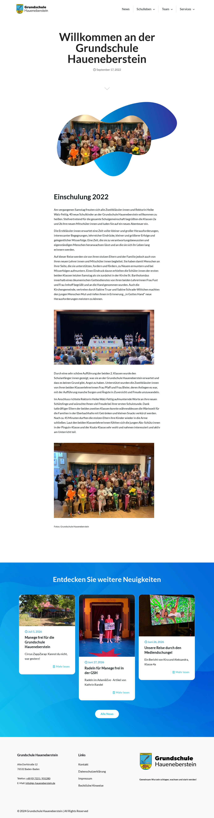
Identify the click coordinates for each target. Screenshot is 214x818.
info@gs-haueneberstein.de (40, 783)
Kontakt (83, 764)
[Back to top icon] (199, 811)
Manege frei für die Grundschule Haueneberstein (39, 642)
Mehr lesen (63, 666)
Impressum (85, 778)
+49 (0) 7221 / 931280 (38, 778)
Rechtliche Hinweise (90, 785)
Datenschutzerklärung (92, 771)
